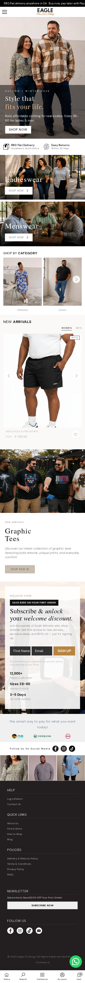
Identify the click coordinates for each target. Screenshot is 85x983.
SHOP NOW (18, 130)
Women (66, 328)
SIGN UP (64, 651)
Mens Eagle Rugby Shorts (22, 431)
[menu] (4, 11)
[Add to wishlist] (75, 434)
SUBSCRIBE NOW (43, 905)
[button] (76, 279)
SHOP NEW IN (20, 569)
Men (79, 328)
